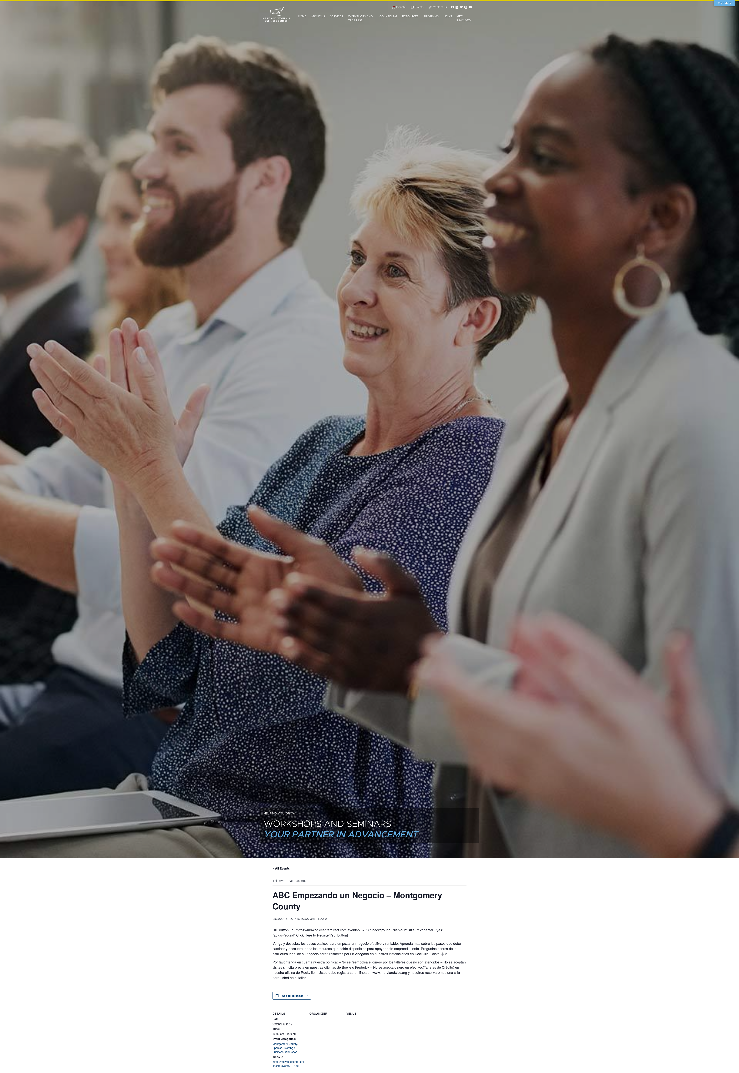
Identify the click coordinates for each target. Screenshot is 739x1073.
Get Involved (464, 18)
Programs (431, 16)
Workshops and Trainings (360, 18)
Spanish (277, 1048)
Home (302, 16)
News (448, 16)
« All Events (281, 868)
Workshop (291, 1052)
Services (336, 16)
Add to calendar (292, 996)
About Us (318, 16)
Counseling (388, 16)
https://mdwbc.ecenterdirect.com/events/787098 (288, 1064)
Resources (410, 16)
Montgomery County (285, 1044)
